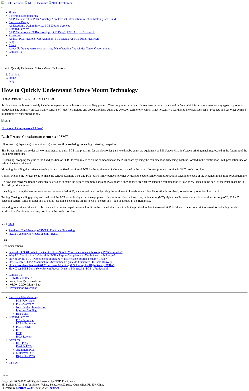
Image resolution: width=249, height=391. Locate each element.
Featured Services (19, 316)
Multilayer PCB (25, 352)
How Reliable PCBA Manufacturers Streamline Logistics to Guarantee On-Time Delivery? (61, 262)
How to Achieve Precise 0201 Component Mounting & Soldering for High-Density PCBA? (61, 265)
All (10, 19)
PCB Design (23, 326)
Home (12, 12)
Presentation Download (23, 287)
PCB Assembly (25, 303)
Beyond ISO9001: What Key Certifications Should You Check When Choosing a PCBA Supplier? (65, 252)
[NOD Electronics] (124, 3)
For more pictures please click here (22, 128)
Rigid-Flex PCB (25, 356)
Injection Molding (26, 310)
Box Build (22, 313)
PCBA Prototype (26, 323)
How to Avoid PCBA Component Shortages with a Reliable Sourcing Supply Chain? (58, 258)
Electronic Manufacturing (23, 297)
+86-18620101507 (21, 278)
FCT (19, 333)
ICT (18, 330)
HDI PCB (22, 343)
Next (33, 233)
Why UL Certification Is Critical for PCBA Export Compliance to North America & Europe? (62, 255)
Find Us (13, 362)
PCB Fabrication (25, 300)
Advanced (15, 339)
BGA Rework (24, 336)
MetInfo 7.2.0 (24, 387)
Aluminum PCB (25, 349)
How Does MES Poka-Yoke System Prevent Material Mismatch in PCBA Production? (58, 268)
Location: (14, 74)
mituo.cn (55, 387)
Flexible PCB (24, 346)
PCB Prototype (25, 320)
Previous (42, 230)
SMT (11, 224)
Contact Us (15, 274)
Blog (11, 81)
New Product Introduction (31, 307)
